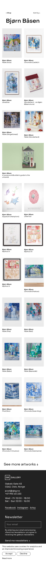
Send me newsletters (17, 540)
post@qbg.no (12, 491)
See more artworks (21, 464)
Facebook (10, 507)
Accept (9, 553)
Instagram (22, 507)
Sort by (36, 13)
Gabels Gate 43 (13, 483)
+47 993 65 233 (13, 493)
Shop (9, 13)
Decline (23, 553)
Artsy (33, 507)
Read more (7, 558)
